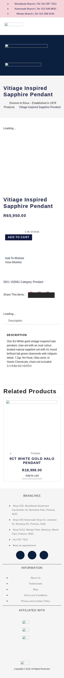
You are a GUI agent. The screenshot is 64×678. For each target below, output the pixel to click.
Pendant (38, 281)
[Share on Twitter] (41, 295)
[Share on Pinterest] (50, 295)
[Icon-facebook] (20, 555)
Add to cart (18, 237)
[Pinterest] (44, 555)
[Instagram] (32, 555)
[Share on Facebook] (33, 295)
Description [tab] (15, 320)
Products (9, 107)
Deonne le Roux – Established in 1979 (32, 103)
